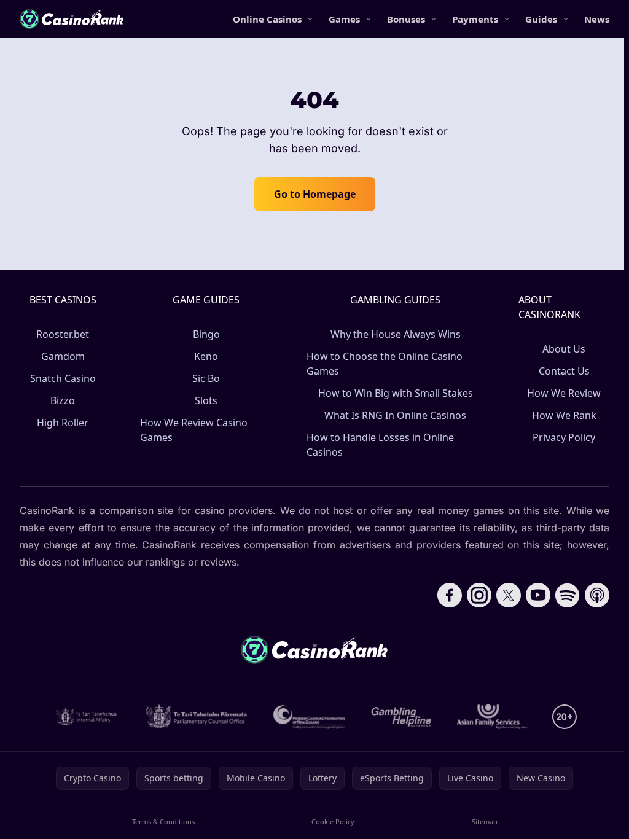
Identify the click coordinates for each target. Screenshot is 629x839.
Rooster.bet (62, 334)
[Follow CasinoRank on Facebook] (449, 595)
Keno (206, 356)
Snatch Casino (63, 378)
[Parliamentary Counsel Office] (196, 716)
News (596, 19)
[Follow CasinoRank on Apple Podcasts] (597, 595)
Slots (206, 400)
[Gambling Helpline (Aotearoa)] (401, 716)
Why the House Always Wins (395, 334)
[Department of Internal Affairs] (86, 716)
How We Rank (564, 415)
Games (344, 19)
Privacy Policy (564, 437)
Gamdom (63, 356)
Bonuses (406, 19)
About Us (563, 349)
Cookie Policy (332, 821)
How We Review (564, 393)
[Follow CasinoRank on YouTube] (538, 595)
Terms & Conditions (163, 821)
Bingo (206, 334)
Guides (541, 19)
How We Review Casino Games (194, 430)
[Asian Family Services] (492, 716)
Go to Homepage (315, 194)
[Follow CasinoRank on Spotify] (567, 595)
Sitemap (485, 821)
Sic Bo (206, 378)
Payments (475, 19)
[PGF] (309, 716)
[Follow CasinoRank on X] (508, 595)
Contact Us (564, 371)
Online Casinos (267, 19)
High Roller (62, 422)
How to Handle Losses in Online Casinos (380, 445)
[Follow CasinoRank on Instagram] (479, 595)
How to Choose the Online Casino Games (385, 363)
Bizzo (62, 400)
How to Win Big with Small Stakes (395, 393)
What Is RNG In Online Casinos (395, 415)
